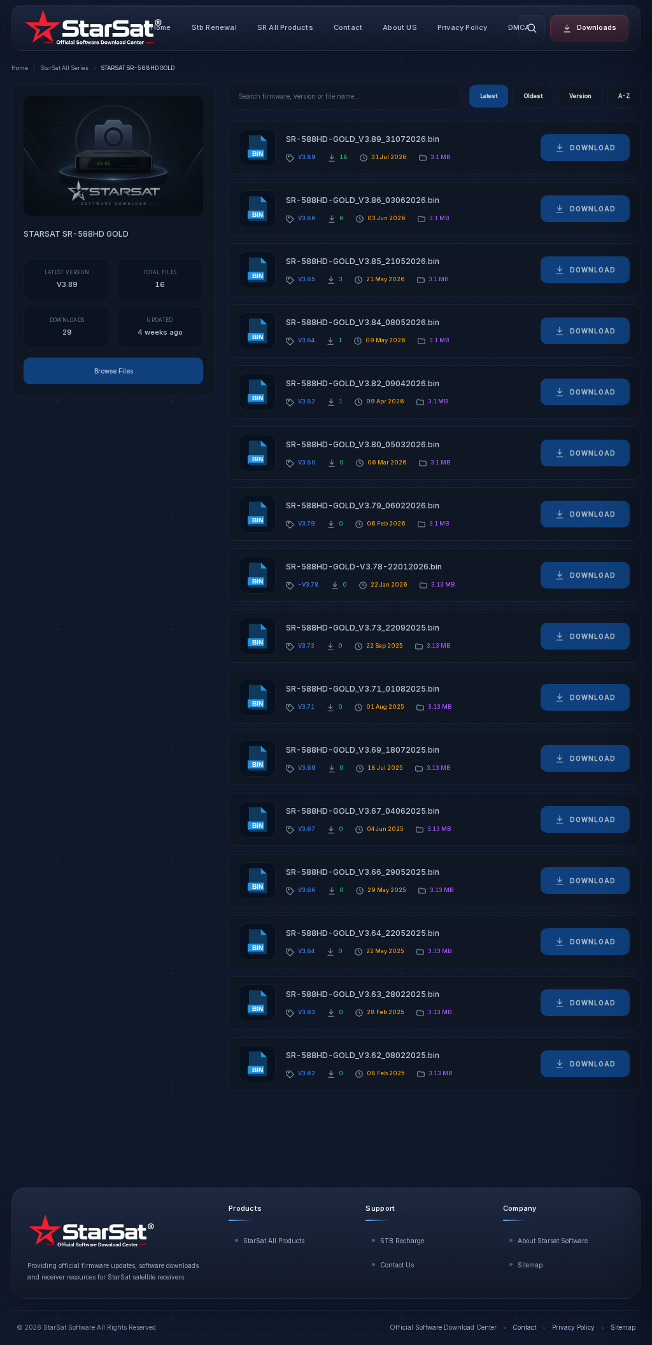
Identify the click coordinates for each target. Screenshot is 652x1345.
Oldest (533, 95)
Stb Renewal (214, 27)
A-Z (624, 95)
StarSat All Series (64, 67)
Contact (348, 27)
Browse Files (113, 371)
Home (161, 27)
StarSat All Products (273, 1240)
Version (580, 95)
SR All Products (285, 27)
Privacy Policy (462, 27)
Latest (488, 95)
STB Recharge (402, 1240)
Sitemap (530, 1265)
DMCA (519, 27)
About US (400, 27)
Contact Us (397, 1265)
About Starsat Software (553, 1240)
